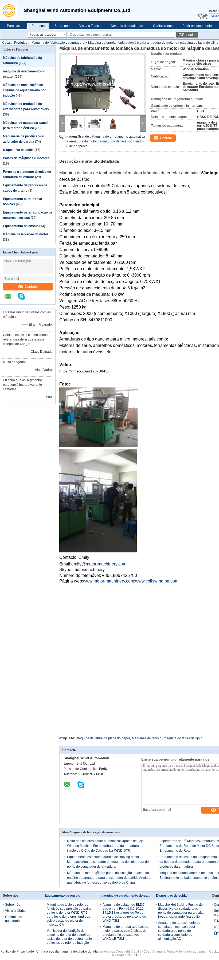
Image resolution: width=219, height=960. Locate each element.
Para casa (14, 26)
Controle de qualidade (127, 26)
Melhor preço (78, 146)
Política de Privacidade (17, 951)
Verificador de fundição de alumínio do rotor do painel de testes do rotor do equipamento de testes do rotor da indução (69, 937)
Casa (6, 42)
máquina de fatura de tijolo (183, 738)
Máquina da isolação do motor (25, 234)
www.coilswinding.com (156, 581)
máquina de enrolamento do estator (127, 895)
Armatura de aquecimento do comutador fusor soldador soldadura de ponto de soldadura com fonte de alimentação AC (179, 931)
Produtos (38, 26)
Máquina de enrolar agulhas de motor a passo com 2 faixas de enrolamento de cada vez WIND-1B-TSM (125, 933)
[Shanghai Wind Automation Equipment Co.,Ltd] (10, 10)
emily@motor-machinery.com (98, 564)
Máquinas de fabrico (147, 738)
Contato (31, 287)
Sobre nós (61, 26)
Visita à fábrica (90, 26)
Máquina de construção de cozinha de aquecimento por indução (24, 90)
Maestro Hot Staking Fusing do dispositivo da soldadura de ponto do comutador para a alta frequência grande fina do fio (181, 910)
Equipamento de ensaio (20, 226)
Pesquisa (189, 35)
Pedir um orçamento (197, 26)
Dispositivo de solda (18, 150)
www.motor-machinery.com (108, 581)
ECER (136, 955)
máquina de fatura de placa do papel (103, 738)
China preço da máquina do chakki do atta (67, 951)
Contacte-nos (163, 26)
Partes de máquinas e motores (26, 158)
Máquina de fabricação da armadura (58, 42)
